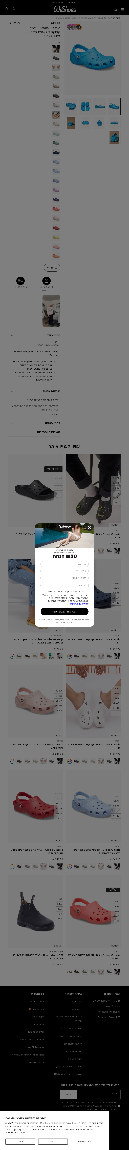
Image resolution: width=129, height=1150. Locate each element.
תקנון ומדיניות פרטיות (16, 1132)
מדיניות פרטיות (78, 604)
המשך (53, 1141)
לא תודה (20, 1141)
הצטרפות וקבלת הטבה (64, 611)
